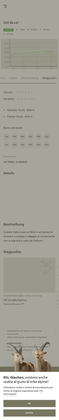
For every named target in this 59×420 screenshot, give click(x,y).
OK (29, 403)
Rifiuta (29, 413)
